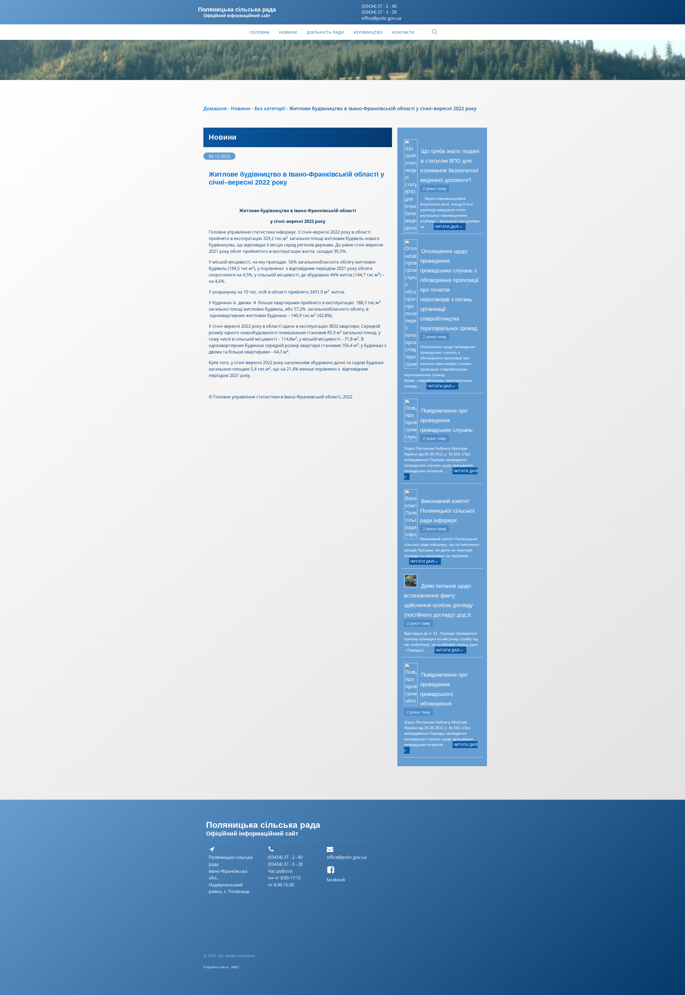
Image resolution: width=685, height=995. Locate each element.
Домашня (215, 108)
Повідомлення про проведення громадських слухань (446, 420)
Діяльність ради (325, 32)
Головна (259, 32)
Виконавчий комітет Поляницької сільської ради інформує (447, 510)
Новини (288, 32)
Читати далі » (448, 226)
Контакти (403, 32)
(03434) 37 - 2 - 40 (379, 6)
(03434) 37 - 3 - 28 (379, 12)
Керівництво (368, 32)
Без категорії (269, 108)
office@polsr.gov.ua (347, 857)
